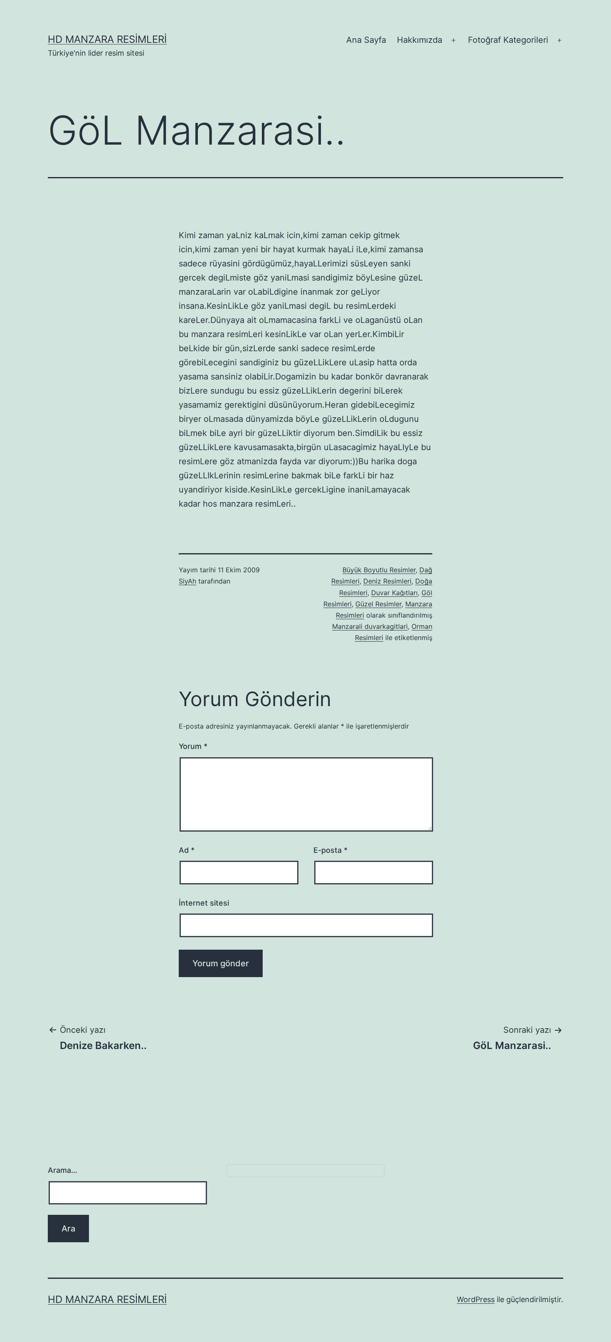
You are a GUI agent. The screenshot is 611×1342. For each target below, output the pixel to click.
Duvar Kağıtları (394, 593)
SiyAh (187, 581)
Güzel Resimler (378, 604)
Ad (187, 850)
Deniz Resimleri (387, 581)
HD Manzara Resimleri (107, 39)
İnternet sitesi (204, 903)
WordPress (476, 1299)
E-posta (330, 850)
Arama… (62, 1170)
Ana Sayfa (366, 40)
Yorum (193, 746)
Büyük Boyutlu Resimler (379, 570)
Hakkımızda (419, 40)
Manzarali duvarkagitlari (370, 626)
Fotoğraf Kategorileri (508, 40)
